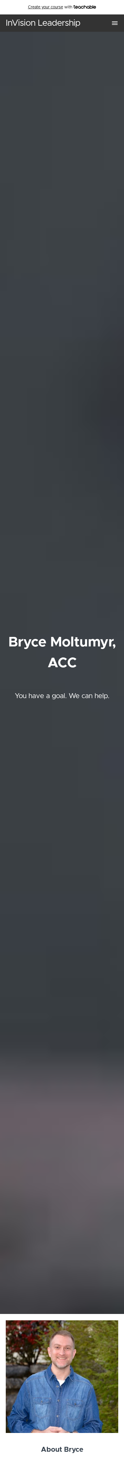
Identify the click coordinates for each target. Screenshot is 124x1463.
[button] (114, 23)
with (51, 7)
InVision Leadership (43, 23)
